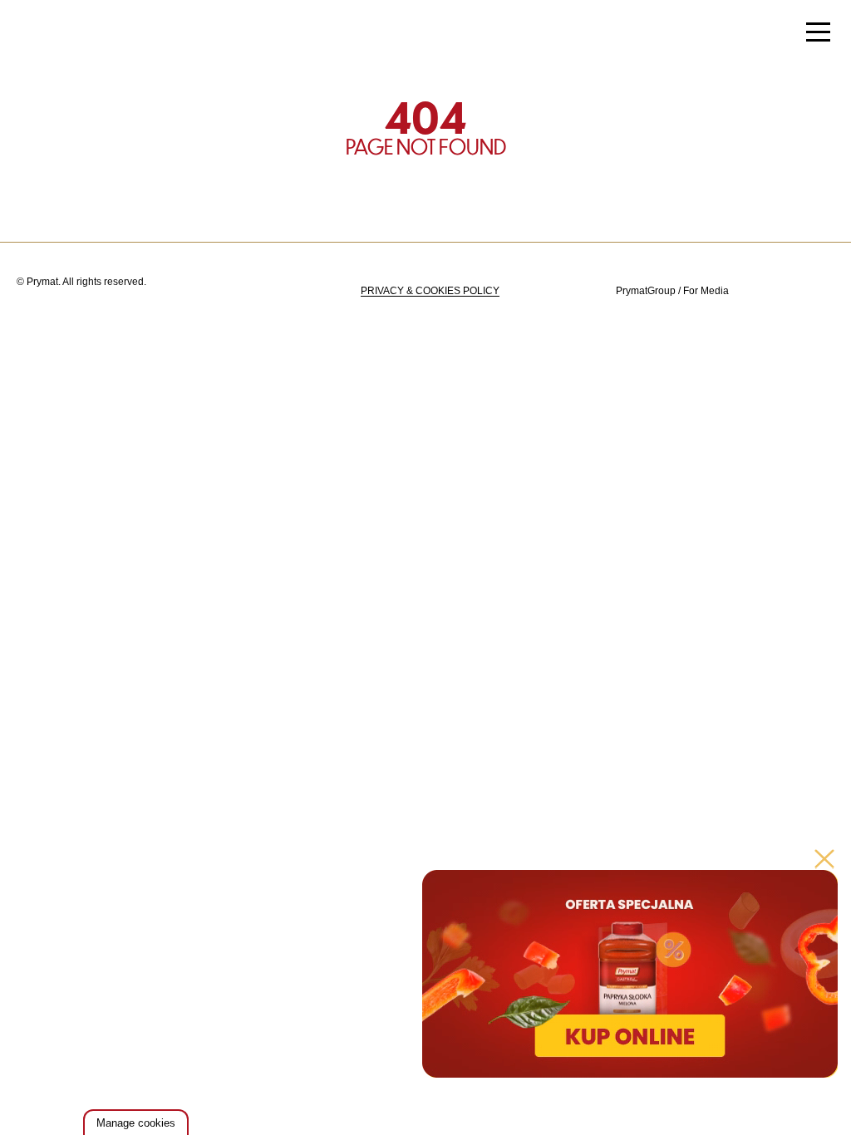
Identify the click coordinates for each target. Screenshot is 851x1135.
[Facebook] (819, 291)
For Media (706, 291)
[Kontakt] (777, 291)
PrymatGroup (646, 291)
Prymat (69, 34)
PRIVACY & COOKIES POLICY (430, 291)
